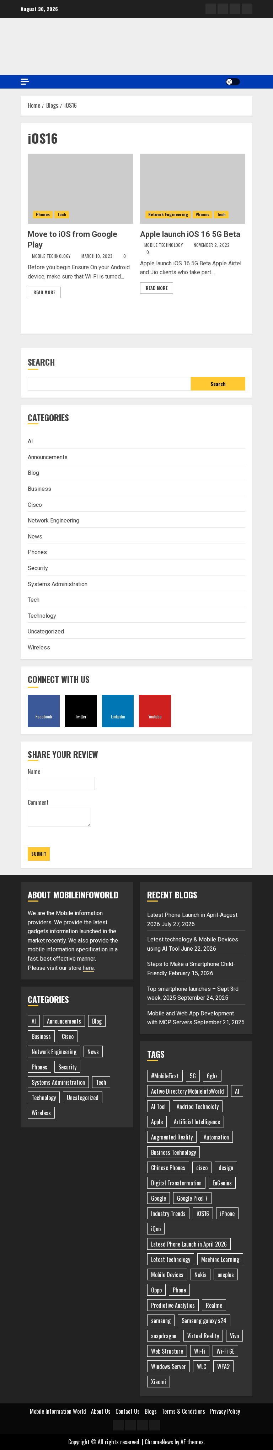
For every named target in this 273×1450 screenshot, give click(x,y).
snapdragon (163, 1336)
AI (30, 441)
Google (158, 1198)
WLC (201, 1366)
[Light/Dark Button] (233, 81)
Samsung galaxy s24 (204, 1320)
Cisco (35, 504)
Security (38, 568)
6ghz (212, 1076)
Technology (42, 615)
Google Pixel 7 (192, 1198)
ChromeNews (159, 1442)
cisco (202, 1167)
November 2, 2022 (212, 245)
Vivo (234, 1336)
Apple (157, 1121)
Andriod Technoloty (198, 1106)
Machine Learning (220, 1259)
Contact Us (128, 1411)
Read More (44, 292)
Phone (179, 1290)
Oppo (156, 1290)
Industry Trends (168, 1213)
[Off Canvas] (25, 82)
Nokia (200, 1274)
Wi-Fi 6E (225, 1351)
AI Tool (158, 1106)
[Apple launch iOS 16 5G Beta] (192, 189)
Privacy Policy (225, 1411)
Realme (214, 1305)
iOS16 (203, 1213)
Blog (33, 472)
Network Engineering (168, 214)
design (226, 1167)
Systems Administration (57, 584)
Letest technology (170, 1259)
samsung (161, 1320)
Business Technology (173, 1152)
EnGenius (222, 1183)
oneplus (226, 1274)
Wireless (39, 647)
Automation (216, 1137)
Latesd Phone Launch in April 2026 (189, 1244)
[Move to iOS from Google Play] (80, 189)
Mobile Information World (58, 1411)
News (35, 536)
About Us (101, 1411)
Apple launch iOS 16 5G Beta (190, 234)
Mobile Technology (51, 256)
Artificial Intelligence (197, 1121)
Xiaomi (158, 1381)
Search (41, 361)
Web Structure (167, 1351)
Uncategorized (46, 631)
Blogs (151, 1411)
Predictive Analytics (173, 1305)
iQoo (156, 1229)
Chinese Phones (168, 1167)
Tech (61, 214)
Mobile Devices (167, 1274)
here (88, 968)
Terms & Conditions (183, 1411)
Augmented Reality (172, 1137)
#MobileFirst (165, 1076)
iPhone (227, 1213)
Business (39, 488)
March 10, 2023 (96, 256)
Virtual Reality (203, 1336)
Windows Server (168, 1366)
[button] (247, 82)
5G (193, 1076)
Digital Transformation (176, 1183)
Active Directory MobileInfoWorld (187, 1091)
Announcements (48, 457)
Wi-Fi (199, 1351)
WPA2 (223, 1366)
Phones (43, 214)
